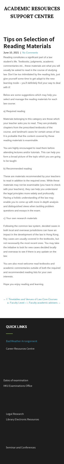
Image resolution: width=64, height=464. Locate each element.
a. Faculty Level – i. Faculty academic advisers (34, 302)
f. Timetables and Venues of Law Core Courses (30, 299)
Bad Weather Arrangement (21, 341)
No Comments (30, 52)
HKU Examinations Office (17, 386)
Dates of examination (15, 380)
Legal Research (15, 414)
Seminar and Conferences (21, 447)
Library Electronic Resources (22, 419)
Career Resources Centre (20, 348)
